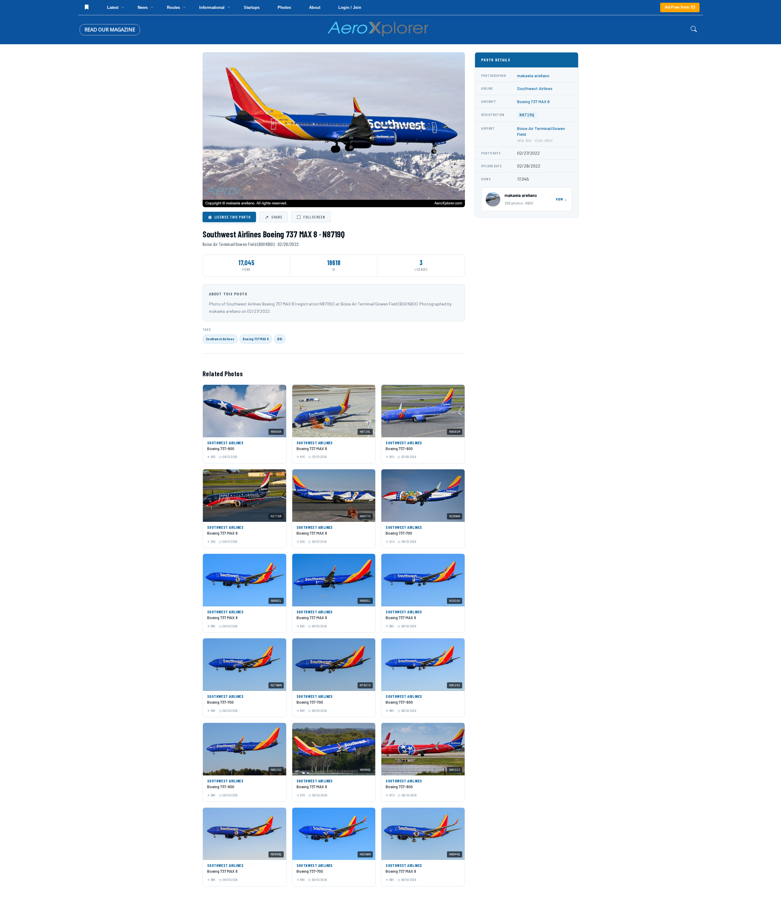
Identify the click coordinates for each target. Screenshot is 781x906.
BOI (279, 339)
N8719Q (527, 114)
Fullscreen (311, 217)
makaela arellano (533, 75)
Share (273, 217)
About (314, 7)
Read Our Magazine (110, 29)
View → (561, 199)
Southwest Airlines (220, 339)
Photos (284, 7)
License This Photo (229, 217)
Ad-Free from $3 (680, 7)
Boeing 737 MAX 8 (256, 339)
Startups (252, 7)
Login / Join (349, 7)
